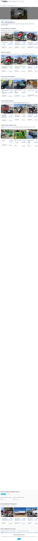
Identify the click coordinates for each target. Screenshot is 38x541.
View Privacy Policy (34, 536)
